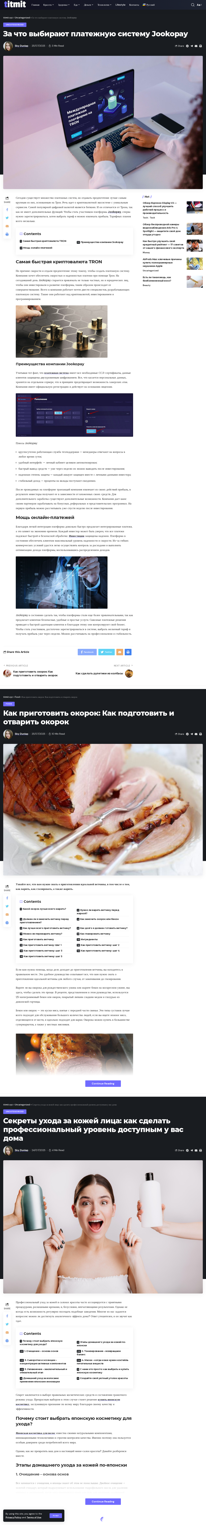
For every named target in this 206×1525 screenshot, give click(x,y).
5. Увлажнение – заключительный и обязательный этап (43, 1371)
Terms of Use (34, 1517)
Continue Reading (103, 1083)
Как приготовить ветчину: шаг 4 (100, 950)
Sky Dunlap (21, 45)
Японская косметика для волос (35, 1433)
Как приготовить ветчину (38, 939)
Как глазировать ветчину (95, 933)
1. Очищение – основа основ (41, 1351)
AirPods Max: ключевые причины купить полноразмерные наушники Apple (162, 262)
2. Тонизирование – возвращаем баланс (99, 1353)
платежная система (56, 373)
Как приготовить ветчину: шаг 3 (43, 950)
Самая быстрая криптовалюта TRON (44, 241)
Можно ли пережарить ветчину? (42, 933)
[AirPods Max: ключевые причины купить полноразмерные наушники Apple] (195, 264)
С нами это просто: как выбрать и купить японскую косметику (103, 1371)
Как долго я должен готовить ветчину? (104, 928)
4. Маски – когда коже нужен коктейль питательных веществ (102, 1362)
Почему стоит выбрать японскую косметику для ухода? (41, 1342)
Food (9, 704)
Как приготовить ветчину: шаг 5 (43, 956)
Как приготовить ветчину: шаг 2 (100, 945)
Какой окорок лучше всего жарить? (44, 908)
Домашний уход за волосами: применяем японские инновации (40, 1380)
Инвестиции (76, 536)
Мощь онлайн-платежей (37, 247)
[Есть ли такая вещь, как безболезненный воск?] (195, 282)
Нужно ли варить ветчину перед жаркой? (98, 912)
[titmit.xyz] (14, 5)
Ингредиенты (89, 939)
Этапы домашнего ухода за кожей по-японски (101, 1344)
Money (146, 252)
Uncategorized (15, 25)
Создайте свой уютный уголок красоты (104, 1378)
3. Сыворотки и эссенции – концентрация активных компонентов (43, 1362)
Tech (145, 217)
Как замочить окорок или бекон (99, 919)
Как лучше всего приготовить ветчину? (47, 928)
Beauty (146, 285)
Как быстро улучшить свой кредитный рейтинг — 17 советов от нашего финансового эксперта (163, 244)
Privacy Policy (13, 1517)
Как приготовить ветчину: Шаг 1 (42, 945)
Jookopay (114, 212)
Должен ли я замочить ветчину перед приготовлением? (44, 921)
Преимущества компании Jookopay (102, 242)
